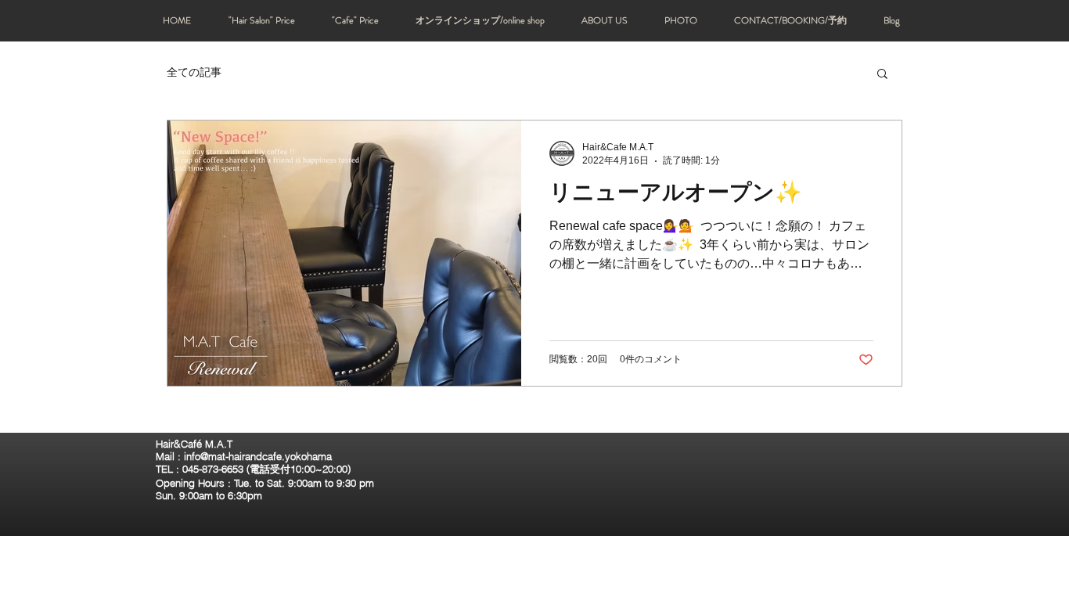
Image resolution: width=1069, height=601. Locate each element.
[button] (882, 75)
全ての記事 (194, 72)
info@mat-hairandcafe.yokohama (258, 456)
